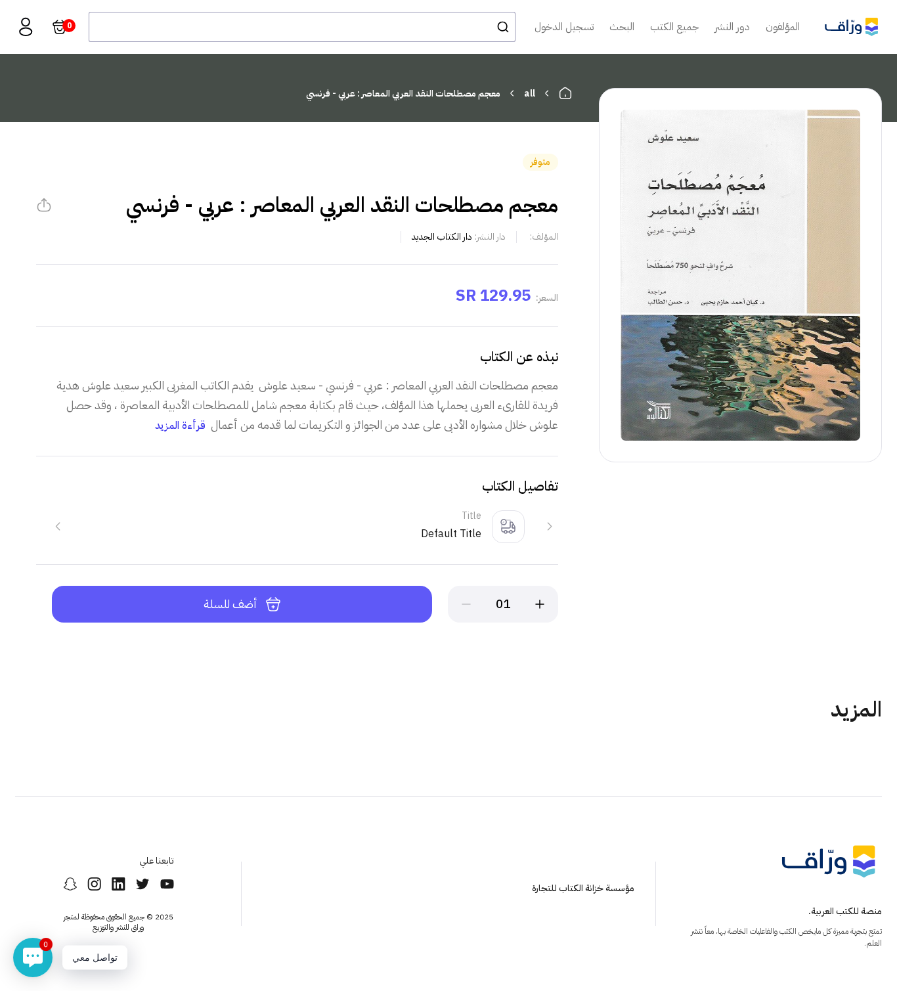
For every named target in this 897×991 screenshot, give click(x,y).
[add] (539, 604)
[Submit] (499, 26)
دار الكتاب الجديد (442, 237)
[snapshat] (70, 884)
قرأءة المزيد (180, 425)
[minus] (466, 604)
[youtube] (167, 884)
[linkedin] (118, 884)
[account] (25, 26)
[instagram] (94, 884)
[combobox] (302, 27)
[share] (44, 205)
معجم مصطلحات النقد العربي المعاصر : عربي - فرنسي (403, 93)
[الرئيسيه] (565, 93)
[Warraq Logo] (851, 27)
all (529, 93)
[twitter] (143, 884)
